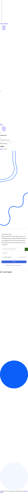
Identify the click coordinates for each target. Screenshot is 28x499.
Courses (4, 27)
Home (4, 25)
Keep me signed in (8, 257)
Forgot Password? (22, 257)
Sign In (1, 124)
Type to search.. (3, 143)
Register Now (19, 265)
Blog (4, 28)
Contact (4, 29)
